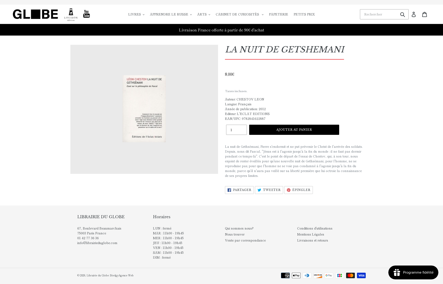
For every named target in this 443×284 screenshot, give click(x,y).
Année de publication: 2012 (245, 108)
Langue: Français (238, 104)
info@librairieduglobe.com (97, 242)
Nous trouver (235, 234)
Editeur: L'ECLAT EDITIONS (247, 113)
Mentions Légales (310, 234)
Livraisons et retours (312, 240)
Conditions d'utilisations (314, 228)
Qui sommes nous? (239, 228)
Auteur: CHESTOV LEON (244, 99)
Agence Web (126, 275)
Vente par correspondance (245, 240)
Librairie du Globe (98, 275)
